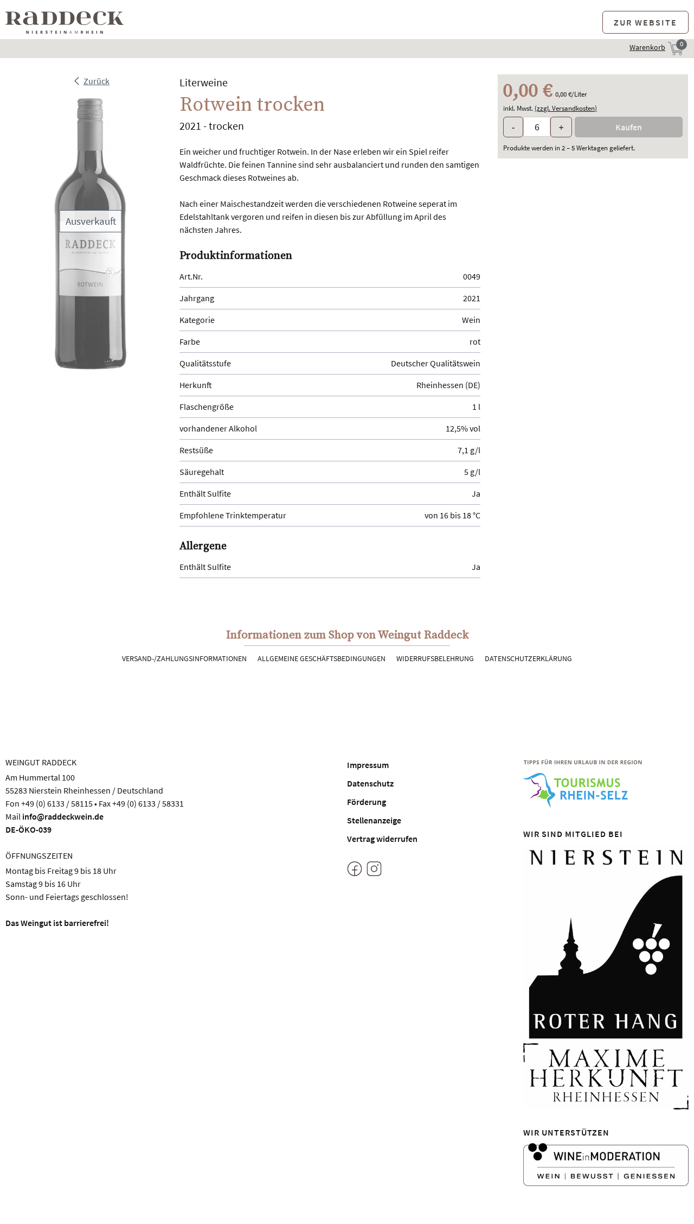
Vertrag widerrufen (382, 838)
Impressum (368, 764)
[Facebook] (354, 871)
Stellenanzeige (374, 820)
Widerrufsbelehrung (435, 658)
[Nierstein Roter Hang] (606, 943)
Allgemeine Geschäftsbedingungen (321, 658)
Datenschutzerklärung (528, 658)
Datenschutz (370, 783)
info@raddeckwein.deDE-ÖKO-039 (54, 823)
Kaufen (628, 127)
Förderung (366, 801)
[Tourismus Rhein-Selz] (606, 783)
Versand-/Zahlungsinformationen (184, 658)
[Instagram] (374, 871)
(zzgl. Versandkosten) (566, 108)
